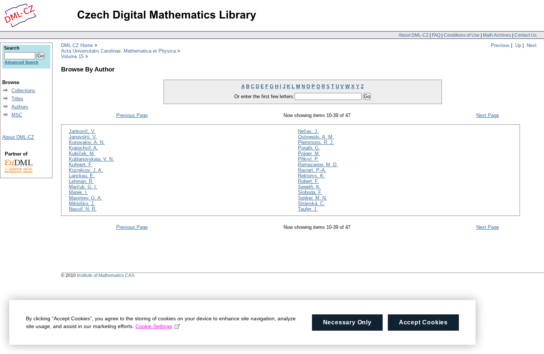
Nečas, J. (308, 131)
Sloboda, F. (310, 192)
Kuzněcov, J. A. (86, 170)
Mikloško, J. (82, 203)
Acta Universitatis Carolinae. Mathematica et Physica (118, 51)
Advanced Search (21, 62)
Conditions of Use (462, 35)
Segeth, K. (309, 187)
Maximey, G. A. (85, 198)
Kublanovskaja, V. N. (91, 159)
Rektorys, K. (311, 175)
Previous (500, 45)
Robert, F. (308, 181)
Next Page (487, 115)
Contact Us (525, 35)
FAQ (436, 35)
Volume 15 (72, 56)
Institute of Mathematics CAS (105, 275)
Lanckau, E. (82, 175)
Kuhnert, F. (81, 164)
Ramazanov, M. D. (318, 164)
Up (518, 45)
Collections (23, 90)
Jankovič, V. (82, 131)
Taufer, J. (308, 209)
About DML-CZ (414, 35)
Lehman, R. (81, 181)
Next (532, 45)
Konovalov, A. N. (87, 142)
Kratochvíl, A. (83, 148)
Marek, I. (78, 192)
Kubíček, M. (82, 153)
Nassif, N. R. (83, 209)
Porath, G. (309, 148)
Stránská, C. (311, 203)
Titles (17, 98)
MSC (16, 115)
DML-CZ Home (77, 45)
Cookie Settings (153, 326)
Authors (19, 107)
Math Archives (497, 35)
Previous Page (132, 115)
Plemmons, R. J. (316, 142)
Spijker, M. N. (312, 198)
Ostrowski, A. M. (316, 137)
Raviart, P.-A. (312, 170)
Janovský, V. (83, 137)
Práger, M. (309, 153)
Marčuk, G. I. (83, 187)
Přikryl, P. (308, 159)
